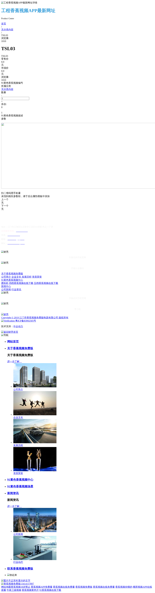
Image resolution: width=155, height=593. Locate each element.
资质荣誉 (37, 276)
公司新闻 (6, 289)
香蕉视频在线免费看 (64, 587)
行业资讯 (16, 289)
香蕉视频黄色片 (30, 590)
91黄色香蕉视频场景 (20, 486)
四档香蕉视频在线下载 (21, 283)
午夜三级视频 (14, 590)
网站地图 (6, 587)
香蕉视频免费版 (83, 587)
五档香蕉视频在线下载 (46, 283)
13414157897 (27, 583)
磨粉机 (4, 283)
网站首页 (13, 341)
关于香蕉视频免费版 (12, 273)
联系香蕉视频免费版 (20, 568)
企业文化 (16, 276)
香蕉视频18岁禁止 (20, 587)
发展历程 (26, 276)
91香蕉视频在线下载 (50, 590)
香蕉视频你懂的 (123, 587)
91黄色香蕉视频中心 (12, 280)
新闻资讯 (13, 493)
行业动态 (18, 562)
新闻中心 (6, 286)
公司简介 (6, 276)
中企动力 (18, 326)
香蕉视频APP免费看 (41, 587)
